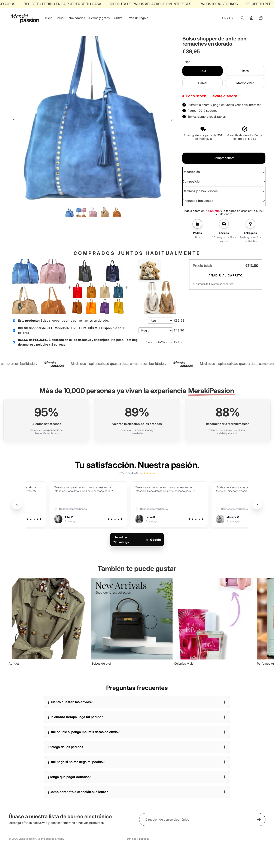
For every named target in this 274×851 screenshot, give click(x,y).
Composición (192, 181)
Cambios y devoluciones (200, 191)
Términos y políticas (137, 838)
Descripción (191, 172)
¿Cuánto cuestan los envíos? (70, 702)
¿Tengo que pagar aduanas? (69, 777)
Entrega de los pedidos (65, 747)
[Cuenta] (251, 18)
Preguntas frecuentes (198, 200)
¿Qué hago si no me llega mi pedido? (76, 762)
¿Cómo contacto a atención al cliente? (78, 792)
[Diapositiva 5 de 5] (117, 212)
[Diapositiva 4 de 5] (105, 212)
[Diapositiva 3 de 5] (93, 212)
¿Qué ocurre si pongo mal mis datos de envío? (83, 732)
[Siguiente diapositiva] (172, 120)
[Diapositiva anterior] (13, 120)
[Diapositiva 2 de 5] (81, 212)
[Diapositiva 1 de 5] (69, 212)
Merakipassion (27, 838)
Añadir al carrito (225, 275)
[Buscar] (242, 18)
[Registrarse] (259, 819)
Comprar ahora (223, 158)
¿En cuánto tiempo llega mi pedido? (75, 717)
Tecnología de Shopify (50, 838)
